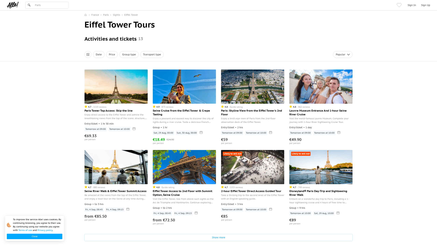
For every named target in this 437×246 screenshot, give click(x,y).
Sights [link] (116, 14)
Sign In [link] (412, 5)
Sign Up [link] (425, 5)
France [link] (95, 14)
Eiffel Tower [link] (131, 14)
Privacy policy (45, 230)
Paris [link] (106, 14)
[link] (400, 5)
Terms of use (25, 230)
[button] (87, 54)
